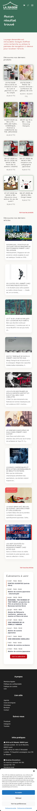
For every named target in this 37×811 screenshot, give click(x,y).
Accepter (18, 792)
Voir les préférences (18, 804)
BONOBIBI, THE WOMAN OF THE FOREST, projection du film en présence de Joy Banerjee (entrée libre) (19, 603)
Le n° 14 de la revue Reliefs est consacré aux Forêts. (17, 319)
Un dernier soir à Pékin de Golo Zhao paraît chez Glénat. (17, 432)
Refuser (18, 798)
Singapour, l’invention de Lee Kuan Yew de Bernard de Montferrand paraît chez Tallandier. (18, 247)
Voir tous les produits (26, 212)
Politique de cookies (10, 808)
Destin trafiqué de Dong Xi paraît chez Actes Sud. (18, 357)
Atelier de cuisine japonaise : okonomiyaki (19, 593)
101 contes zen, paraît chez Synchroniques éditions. (18, 284)
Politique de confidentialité (24, 808)
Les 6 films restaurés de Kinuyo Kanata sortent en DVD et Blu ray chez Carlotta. (17, 394)
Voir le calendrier (18, 656)
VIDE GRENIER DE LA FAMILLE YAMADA (16, 623)
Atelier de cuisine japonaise (19, 651)
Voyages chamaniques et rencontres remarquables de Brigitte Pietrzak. (18, 469)
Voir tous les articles (26, 567)
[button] (34, 771)
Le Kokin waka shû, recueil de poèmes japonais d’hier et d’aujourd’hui (17, 508)
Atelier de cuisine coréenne (19, 645)
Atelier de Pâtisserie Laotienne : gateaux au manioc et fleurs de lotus (18, 614)
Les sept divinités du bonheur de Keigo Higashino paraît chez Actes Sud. (16, 546)
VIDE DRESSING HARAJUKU (18, 639)
